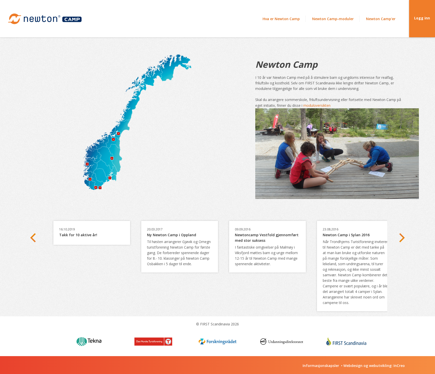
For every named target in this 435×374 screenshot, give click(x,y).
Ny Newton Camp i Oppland (171, 234)
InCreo (399, 365)
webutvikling (380, 365)
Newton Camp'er (380, 18)
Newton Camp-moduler (333, 18)
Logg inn (422, 18)
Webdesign (352, 365)
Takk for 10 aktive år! (78, 234)
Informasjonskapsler (321, 365)
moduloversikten (317, 105)
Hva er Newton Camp (281, 18)
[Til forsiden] (44, 18)
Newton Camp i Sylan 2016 (346, 234)
